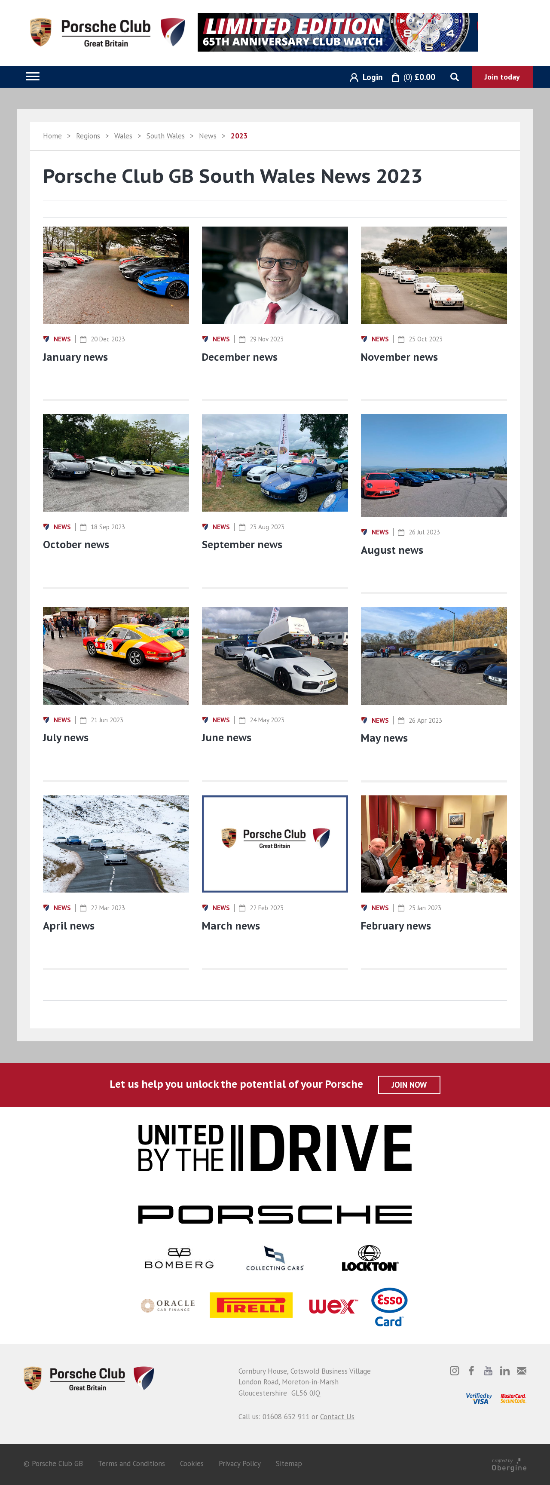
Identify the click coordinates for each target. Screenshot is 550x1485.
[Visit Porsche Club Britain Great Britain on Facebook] (471, 1370)
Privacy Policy (240, 1463)
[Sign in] (363, 77)
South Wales (166, 136)
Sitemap (289, 1463)
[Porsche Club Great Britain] (107, 31)
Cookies (192, 1463)
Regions (88, 136)
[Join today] (502, 77)
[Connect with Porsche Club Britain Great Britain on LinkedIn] (505, 1370)
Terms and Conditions (131, 1463)
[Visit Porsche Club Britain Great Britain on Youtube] (488, 1370)
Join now (409, 1085)
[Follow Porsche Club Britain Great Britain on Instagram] (454, 1370)
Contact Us (337, 1416)
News (208, 136)
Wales (123, 136)
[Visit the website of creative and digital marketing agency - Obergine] (509, 1463)
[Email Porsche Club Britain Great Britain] (521, 1370)
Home (52, 136)
